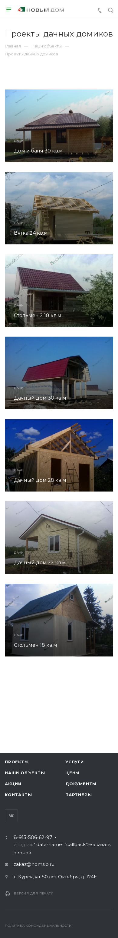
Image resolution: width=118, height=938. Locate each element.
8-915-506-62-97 (33, 837)
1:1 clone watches (49, 680)
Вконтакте (11, 815)
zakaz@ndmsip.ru (34, 864)
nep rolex (11, 673)
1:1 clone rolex (89, 673)
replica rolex (14, 680)
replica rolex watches (47, 673)
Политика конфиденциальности (38, 926)
